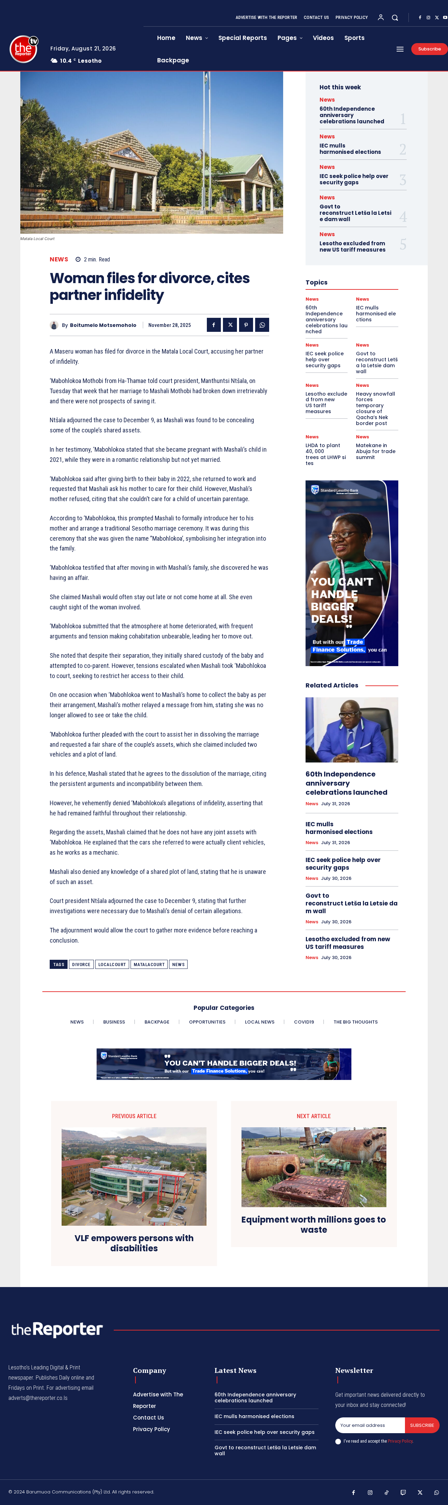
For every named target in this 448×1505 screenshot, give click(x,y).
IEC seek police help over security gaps (354, 179)
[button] (394, 17)
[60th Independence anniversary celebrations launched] (352, 729)
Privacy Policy (400, 1441)
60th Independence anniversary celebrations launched (352, 115)
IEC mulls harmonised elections (350, 149)
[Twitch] (403, 1493)
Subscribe (422, 1425)
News (59, 259)
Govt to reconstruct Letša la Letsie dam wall (355, 213)
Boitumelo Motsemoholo (103, 325)
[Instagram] (428, 18)
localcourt (112, 964)
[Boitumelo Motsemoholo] (56, 325)
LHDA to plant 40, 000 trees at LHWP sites (326, 454)
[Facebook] (420, 18)
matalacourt (149, 964)
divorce (81, 964)
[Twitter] (437, 18)
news (178, 964)
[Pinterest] (246, 325)
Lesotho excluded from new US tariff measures (353, 246)
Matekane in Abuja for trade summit (376, 451)
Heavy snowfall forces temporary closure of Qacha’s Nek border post (375, 408)
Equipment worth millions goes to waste (313, 1225)
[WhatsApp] (262, 325)
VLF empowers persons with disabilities (134, 1243)
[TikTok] (386, 1493)
